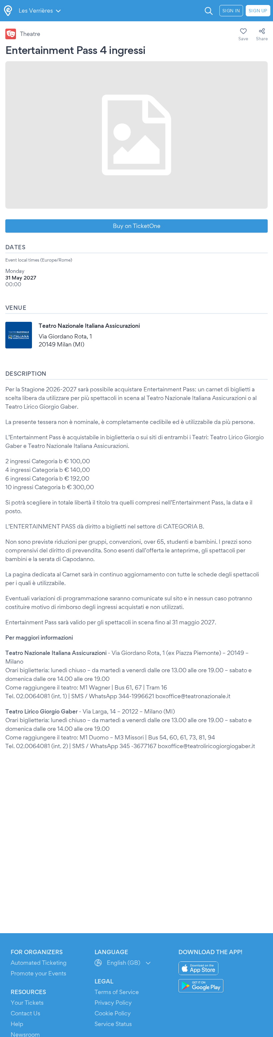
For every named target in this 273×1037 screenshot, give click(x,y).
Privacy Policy (113, 1002)
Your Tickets (27, 1002)
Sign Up (258, 10)
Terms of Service (117, 991)
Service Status (113, 1023)
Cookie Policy (113, 1013)
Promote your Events (38, 973)
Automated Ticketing (39, 962)
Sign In (231, 10)
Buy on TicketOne (136, 225)
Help (17, 1023)
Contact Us (25, 1013)
